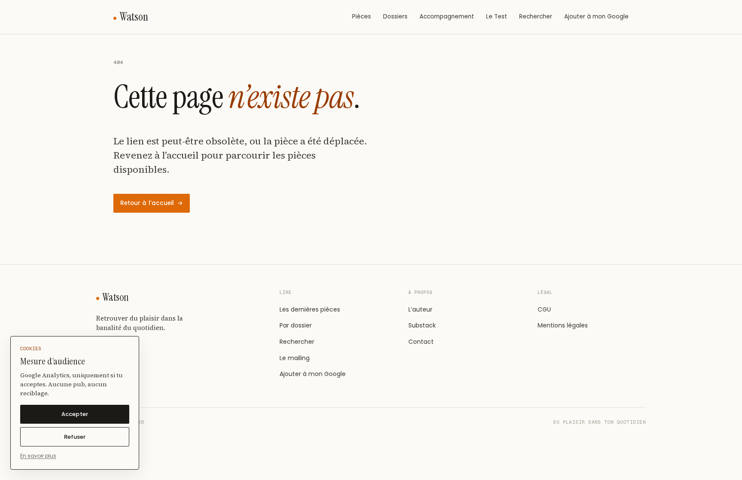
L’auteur (420, 309)
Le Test (496, 16)
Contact (421, 341)
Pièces (361, 16)
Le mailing (295, 358)
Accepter (74, 414)
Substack (422, 325)
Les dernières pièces (310, 309)
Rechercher (535, 16)
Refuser (74, 437)
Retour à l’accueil (151, 203)
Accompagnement (447, 16)
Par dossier (296, 325)
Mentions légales (563, 325)
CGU (544, 309)
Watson (134, 16)
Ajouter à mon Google (596, 16)
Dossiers (395, 16)
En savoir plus (38, 455)
